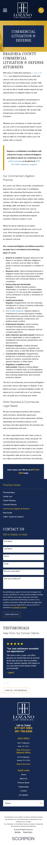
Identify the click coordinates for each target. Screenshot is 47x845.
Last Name (8, 549)
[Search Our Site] (41, 803)
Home (23, 774)
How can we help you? (12, 579)
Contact (23, 791)
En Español (23, 795)
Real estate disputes (15, 311)
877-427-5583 (23, 728)
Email (6, 564)
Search (8, 803)
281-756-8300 (23, 731)
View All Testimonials (16, 690)
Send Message (11, 614)
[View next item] (8, 683)
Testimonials (23, 787)
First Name (8, 541)
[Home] (22, 10)
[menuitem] (23, 492)
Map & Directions (23, 750)
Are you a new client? (12, 571)
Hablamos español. (28, 164)
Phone (6, 556)
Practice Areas (23, 783)
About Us (23, 779)
